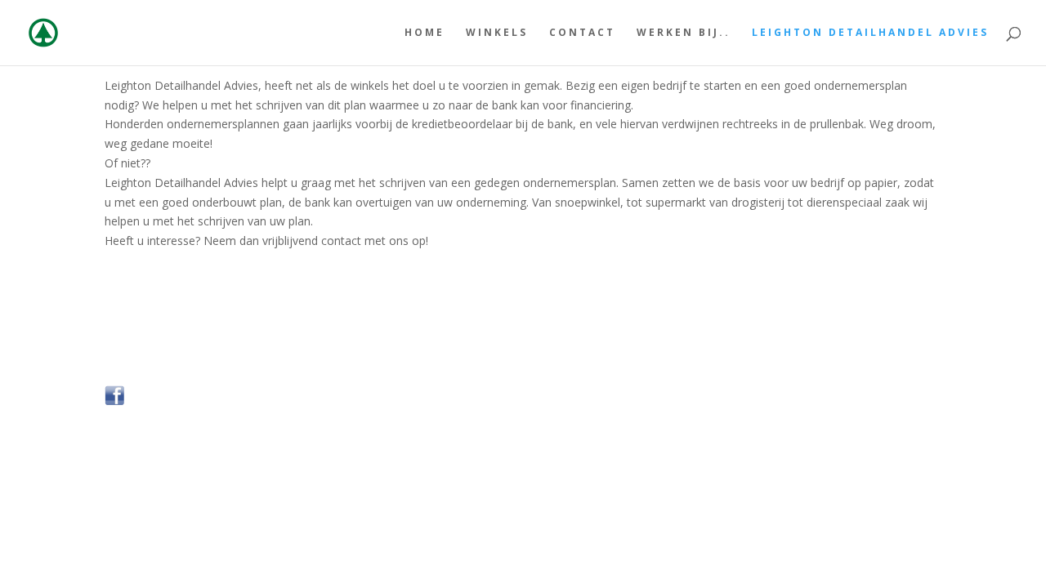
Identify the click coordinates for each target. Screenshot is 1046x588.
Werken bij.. (684, 33)
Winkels (497, 33)
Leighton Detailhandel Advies (870, 33)
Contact (582, 33)
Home (425, 33)
